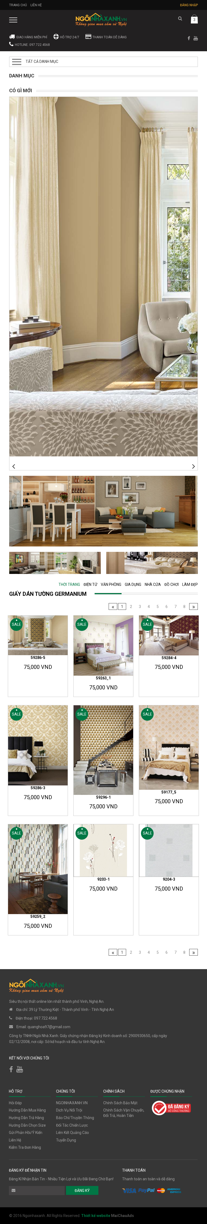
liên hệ (15, 1140)
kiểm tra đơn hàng (25, 1147)
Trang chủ (18, 5)
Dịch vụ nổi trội (69, 1110)
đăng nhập (189, 5)
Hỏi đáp (15, 1103)
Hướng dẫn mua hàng (27, 1110)
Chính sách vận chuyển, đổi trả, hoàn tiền (123, 1113)
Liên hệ (36, 5)
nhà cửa (153, 584)
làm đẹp (190, 584)
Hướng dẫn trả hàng (26, 1118)
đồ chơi (171, 584)
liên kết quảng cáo (72, 1132)
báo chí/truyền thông (75, 1118)
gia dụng (133, 584)
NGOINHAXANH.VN (72, 1103)
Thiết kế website (96, 1215)
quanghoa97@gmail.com (48, 1027)
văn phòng (111, 584)
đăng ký (82, 1190)
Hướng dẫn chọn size (27, 1125)
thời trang (69, 584)
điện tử (90, 584)
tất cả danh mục (42, 61)
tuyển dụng (66, 1140)
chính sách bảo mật (120, 1103)
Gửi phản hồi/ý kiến (25, 1132)
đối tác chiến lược (72, 1125)
